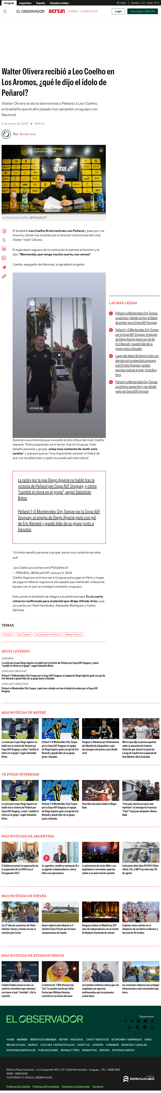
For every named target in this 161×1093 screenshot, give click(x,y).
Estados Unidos (59, 3)
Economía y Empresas (126, 1039)
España (40, 3)
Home (10, 1039)
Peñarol (7, 634)
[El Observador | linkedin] (130, 1027)
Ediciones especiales (21, 1050)
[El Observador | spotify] (137, 1027)
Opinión (97, 1044)
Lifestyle (83, 1044)
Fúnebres (112, 1044)
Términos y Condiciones (76, 1086)
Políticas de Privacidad (46, 1086)
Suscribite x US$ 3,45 (142, 11)
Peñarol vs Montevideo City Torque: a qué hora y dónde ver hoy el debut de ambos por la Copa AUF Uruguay (50, 690)
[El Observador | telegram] (145, 1027)
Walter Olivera (73, 634)
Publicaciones (48, 1050)
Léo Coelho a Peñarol (47, 634)
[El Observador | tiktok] (152, 1021)
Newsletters (70, 1050)
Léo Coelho (23, 634)
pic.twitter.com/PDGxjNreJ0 (48, 567)
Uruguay (9, 3)
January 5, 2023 (61, 573)
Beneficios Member (43, 1039)
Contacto (97, 1086)
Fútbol (73, 11)
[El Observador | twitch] (152, 1027)
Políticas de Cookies (18, 1086)
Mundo (33, 1044)
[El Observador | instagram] (138, 1021)
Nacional (77, 1039)
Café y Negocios (97, 1039)
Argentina (25, 3)
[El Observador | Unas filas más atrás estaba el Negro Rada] (100, 799)
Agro (148, 1039)
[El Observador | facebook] (132, 1021)
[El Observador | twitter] (125, 1021)
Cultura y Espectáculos (57, 1044)
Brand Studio (16, 1044)
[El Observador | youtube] (145, 1021)
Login (118, 11)
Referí (63, 1039)
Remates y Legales (134, 1044)
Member (22, 1039)
